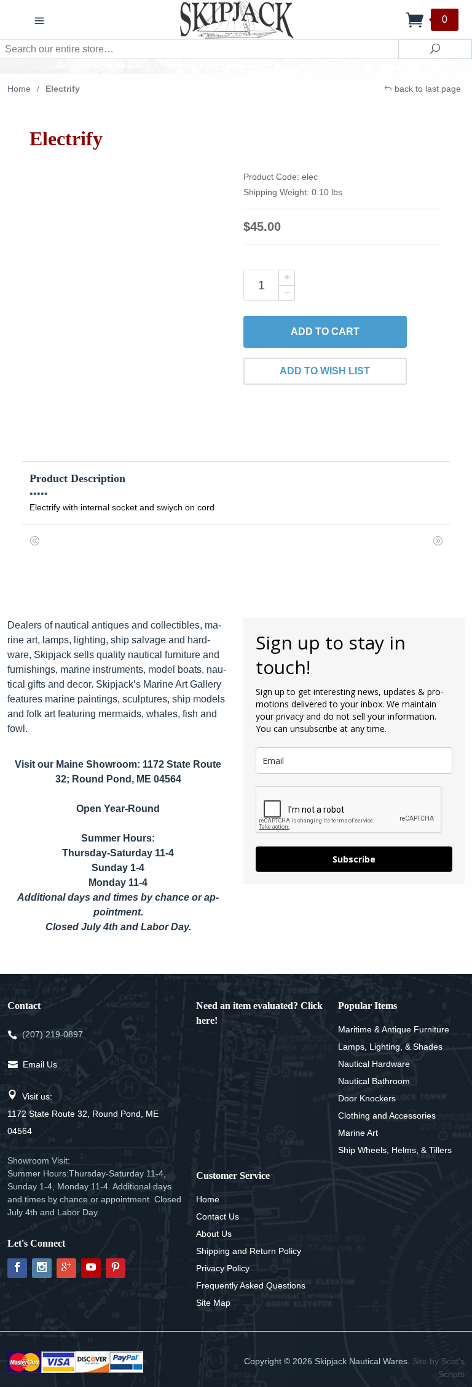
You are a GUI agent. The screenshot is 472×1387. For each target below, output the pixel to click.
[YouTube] (91, 1268)
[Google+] (66, 1268)
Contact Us (217, 1216)
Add (325, 331)
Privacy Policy (223, 1268)
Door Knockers (367, 1098)
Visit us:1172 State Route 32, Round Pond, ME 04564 (83, 1114)
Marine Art (358, 1133)
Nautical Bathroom (374, 1081)
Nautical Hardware (374, 1064)
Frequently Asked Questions (250, 1285)
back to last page (426, 89)
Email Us (40, 1064)
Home (19, 89)
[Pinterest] (115, 1268)
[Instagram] (42, 1268)
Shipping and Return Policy (248, 1251)
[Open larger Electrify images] (129, 268)
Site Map (213, 1303)
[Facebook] (17, 1268)
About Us (214, 1234)
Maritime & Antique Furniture (393, 1029)
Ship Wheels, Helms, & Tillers (395, 1150)
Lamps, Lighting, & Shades (390, 1046)
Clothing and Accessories (387, 1115)
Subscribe (354, 859)
